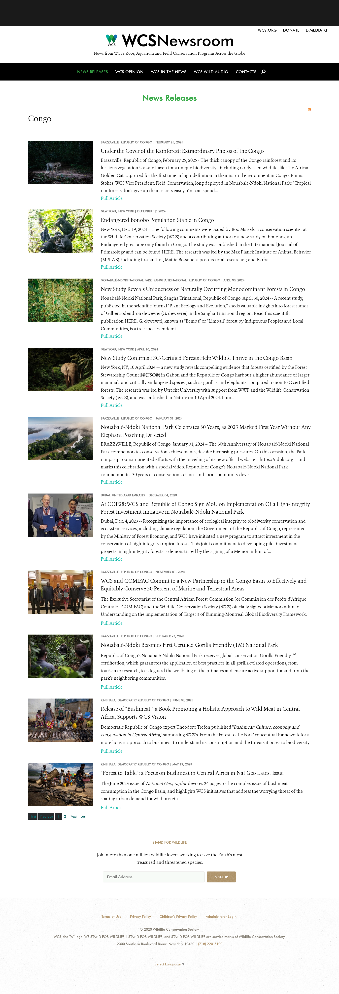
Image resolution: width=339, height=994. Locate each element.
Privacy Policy (140, 916)
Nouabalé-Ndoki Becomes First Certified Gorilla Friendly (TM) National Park (189, 645)
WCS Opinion (129, 71)
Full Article (112, 198)
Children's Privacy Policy (178, 916)
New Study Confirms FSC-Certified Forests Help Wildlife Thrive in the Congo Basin (197, 358)
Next (73, 816)
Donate (291, 30)
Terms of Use (111, 916)
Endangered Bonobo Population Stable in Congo (157, 220)
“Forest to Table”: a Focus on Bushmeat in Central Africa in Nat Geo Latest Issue (192, 773)
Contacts (246, 71)
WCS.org (267, 30)
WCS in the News (168, 71)
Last (83, 816)
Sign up (221, 877)
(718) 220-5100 (210, 944)
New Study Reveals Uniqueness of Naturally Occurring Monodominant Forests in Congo (203, 289)
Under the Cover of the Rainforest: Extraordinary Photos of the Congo (182, 151)
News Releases (92, 71)
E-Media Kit (317, 30)
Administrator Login (221, 916)
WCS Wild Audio (211, 71)
